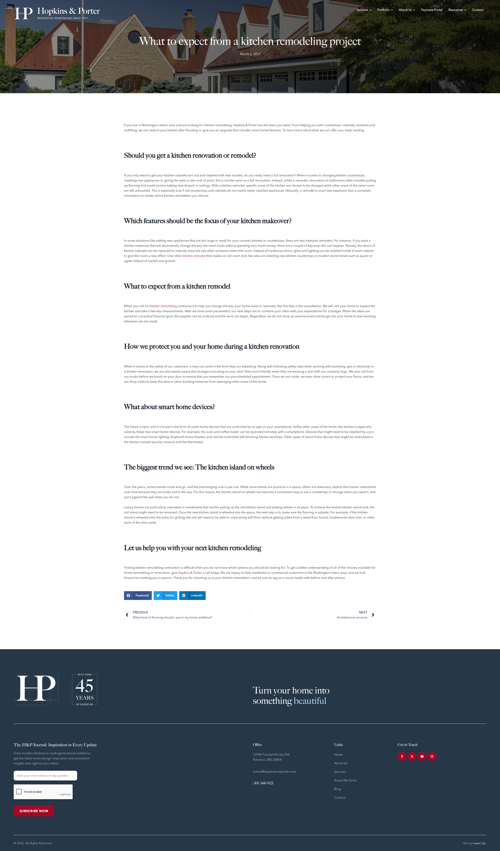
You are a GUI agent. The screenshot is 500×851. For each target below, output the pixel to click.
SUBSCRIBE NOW (34, 811)
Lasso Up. (479, 843)
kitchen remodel (194, 256)
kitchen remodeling (163, 306)
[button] (138, 595)
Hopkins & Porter (190, 573)
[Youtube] (422, 756)
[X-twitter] (412, 756)
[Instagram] (432, 756)
